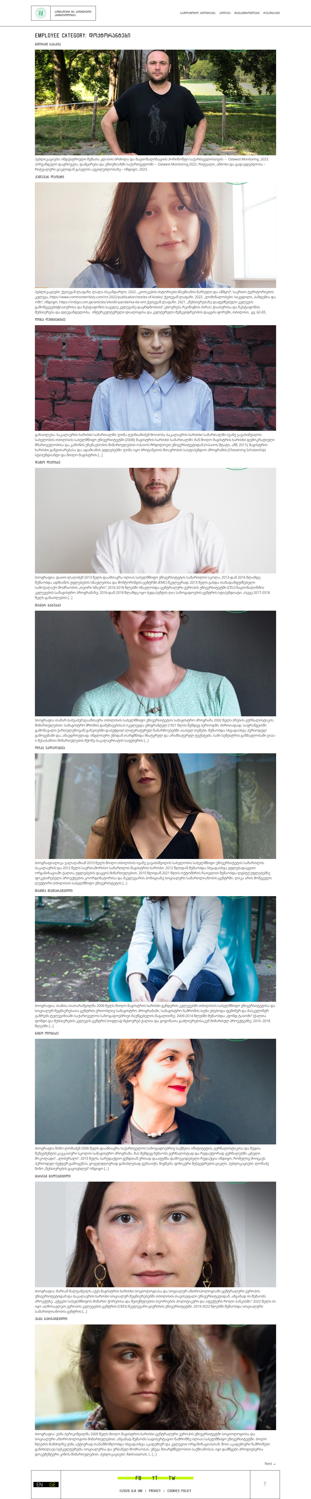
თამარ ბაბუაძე (48, 605)
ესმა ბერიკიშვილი (51, 1318)
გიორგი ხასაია (48, 44)
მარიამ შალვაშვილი (53, 1176)
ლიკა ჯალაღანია (50, 748)
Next (270, 1463)
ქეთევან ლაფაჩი (49, 177)
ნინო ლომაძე (47, 1033)
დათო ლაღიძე (47, 462)
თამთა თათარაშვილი (54, 890)
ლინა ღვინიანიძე (50, 319)
